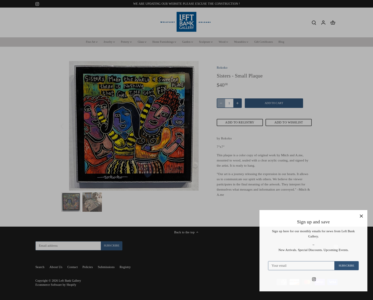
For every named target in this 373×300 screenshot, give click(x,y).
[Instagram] (311, 279)
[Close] (358, 216)
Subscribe (343, 265)
